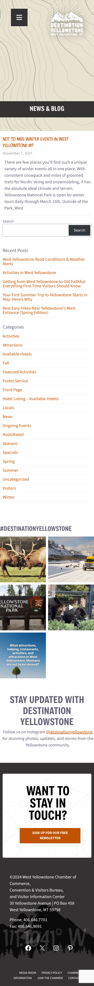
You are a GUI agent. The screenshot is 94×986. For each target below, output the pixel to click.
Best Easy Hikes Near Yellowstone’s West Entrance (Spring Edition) (39, 310)
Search (8, 221)
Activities (11, 336)
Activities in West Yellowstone (29, 273)
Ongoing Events (17, 426)
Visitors (9, 488)
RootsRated (13, 434)
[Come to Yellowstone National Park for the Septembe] (23, 559)
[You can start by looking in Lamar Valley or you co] (71, 607)
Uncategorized (16, 479)
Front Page (12, 390)
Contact (74, 978)
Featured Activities (19, 372)
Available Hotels (17, 354)
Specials (10, 452)
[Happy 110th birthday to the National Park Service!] (23, 607)
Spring (9, 461)
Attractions (13, 345)
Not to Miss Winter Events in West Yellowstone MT (36, 142)
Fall (6, 363)
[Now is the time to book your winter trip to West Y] (71, 559)
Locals (8, 408)
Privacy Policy (52, 973)
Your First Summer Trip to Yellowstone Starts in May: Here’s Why (45, 297)
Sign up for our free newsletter (50, 836)
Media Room (27, 973)
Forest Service (15, 381)
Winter (9, 497)
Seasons (10, 443)
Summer (10, 470)
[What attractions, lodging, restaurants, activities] (23, 655)
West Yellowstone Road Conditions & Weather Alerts (44, 261)
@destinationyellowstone (69, 732)
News (8, 417)
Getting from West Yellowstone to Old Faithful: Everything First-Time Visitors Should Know (44, 284)
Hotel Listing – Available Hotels (30, 399)
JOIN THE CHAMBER (50, 978)
